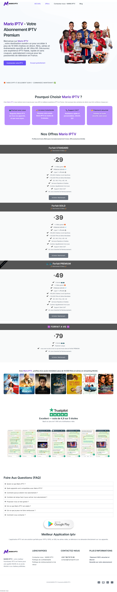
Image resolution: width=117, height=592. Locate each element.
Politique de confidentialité (41, 560)
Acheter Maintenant (58, 197)
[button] (4, 590)
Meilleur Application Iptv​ (58, 534)
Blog (81, 4)
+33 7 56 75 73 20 (67, 557)
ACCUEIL (37, 4)
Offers (47, 4)
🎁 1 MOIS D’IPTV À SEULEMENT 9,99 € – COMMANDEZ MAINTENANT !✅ (30, 83)
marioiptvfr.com (73, 560)
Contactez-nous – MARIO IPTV (64, 4)
